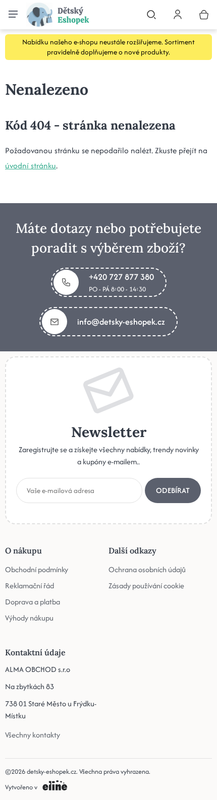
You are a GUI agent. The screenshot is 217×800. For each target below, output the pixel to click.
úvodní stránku (30, 165)
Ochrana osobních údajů (147, 569)
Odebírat (173, 490)
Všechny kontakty (32, 734)
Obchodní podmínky (36, 569)
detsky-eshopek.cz (51, 771)
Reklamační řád (29, 585)
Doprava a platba (32, 601)
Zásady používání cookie (146, 585)
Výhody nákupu (29, 617)
